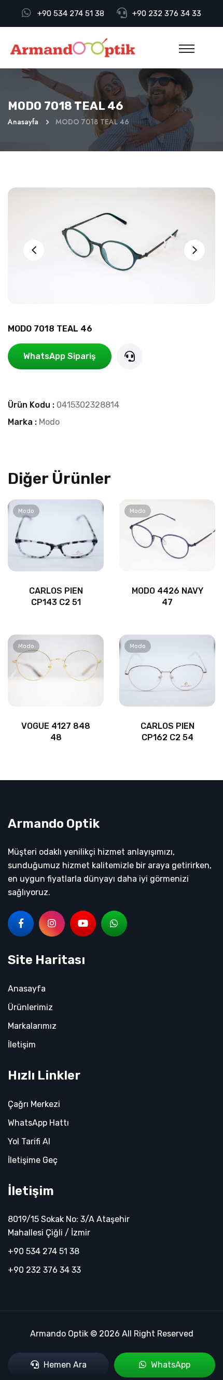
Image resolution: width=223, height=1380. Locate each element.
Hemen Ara (64, 1365)
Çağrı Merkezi (34, 1104)
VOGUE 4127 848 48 (55, 731)
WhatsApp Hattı (38, 1123)
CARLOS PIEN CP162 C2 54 (167, 731)
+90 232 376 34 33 (166, 13)
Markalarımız (32, 1026)
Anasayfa (23, 122)
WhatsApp (169, 1365)
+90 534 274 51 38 (70, 13)
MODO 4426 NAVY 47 (167, 596)
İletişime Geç (33, 1160)
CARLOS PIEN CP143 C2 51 (56, 596)
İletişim (22, 1045)
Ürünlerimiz (30, 1007)
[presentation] (33, 250)
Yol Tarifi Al (29, 1141)
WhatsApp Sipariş (59, 356)
